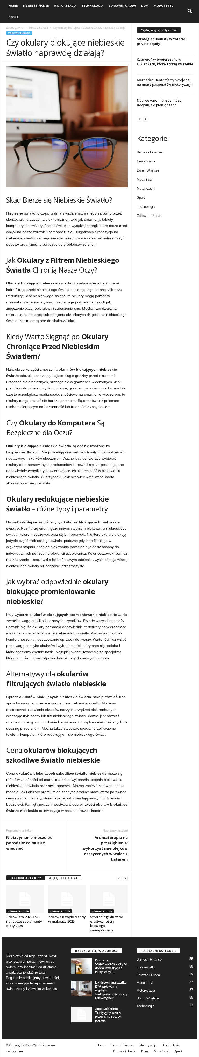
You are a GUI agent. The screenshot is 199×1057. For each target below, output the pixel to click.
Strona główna (15, 28)
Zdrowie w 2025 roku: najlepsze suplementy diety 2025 (24, 921)
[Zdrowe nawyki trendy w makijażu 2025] (67, 899)
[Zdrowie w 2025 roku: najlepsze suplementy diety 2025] (25, 899)
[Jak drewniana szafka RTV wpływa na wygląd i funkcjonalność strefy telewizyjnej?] (81, 988)
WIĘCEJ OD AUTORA (63, 878)
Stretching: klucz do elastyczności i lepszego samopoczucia (106, 923)
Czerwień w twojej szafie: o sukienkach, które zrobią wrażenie (165, 61)
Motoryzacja (65, 6)
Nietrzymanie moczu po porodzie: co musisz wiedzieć (29, 843)
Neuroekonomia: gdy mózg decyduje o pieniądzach (159, 102)
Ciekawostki (146, 161)
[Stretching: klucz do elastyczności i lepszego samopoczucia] (109, 899)
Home (13, 6)
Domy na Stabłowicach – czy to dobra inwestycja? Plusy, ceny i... (111, 966)
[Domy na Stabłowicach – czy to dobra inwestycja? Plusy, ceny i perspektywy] (81, 966)
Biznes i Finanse (36, 6)
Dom (144, 6)
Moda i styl (163, 6)
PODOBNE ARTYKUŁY (25, 878)
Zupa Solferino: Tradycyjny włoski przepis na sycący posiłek (108, 1014)
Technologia (92, 6)
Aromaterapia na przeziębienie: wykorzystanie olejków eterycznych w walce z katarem (105, 848)
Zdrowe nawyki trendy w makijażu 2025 (67, 919)
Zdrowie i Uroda (122, 6)
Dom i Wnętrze (148, 170)
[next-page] (125, 878)
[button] (189, 11)
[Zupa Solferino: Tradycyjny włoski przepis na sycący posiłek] (81, 1014)
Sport (14, 17)
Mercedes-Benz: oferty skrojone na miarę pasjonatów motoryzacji (164, 82)
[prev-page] (119, 878)
